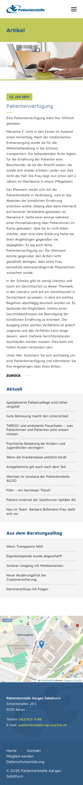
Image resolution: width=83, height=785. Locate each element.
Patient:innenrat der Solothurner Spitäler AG (41, 500)
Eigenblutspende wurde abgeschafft (34, 556)
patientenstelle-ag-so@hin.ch (43, 725)
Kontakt (34, 750)
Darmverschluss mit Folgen (27, 589)
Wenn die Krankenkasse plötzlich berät (36, 457)
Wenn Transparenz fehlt (24, 546)
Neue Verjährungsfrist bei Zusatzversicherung (26, 577)
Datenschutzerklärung (25, 761)
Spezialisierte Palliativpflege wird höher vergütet (37, 404)
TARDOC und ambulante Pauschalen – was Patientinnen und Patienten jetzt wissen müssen (39, 430)
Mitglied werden (20, 756)
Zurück (13, 375)
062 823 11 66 (30, 719)
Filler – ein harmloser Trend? (28, 490)
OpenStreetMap (48, 680)
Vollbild (7, 620)
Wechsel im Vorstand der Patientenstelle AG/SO (38, 478)
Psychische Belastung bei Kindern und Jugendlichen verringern (35, 445)
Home (11, 750)
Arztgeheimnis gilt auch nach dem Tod (36, 467)
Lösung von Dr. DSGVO (73, 680)
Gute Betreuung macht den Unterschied (37, 416)
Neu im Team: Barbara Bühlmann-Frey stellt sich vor (40, 511)
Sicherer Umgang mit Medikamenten (34, 565)
